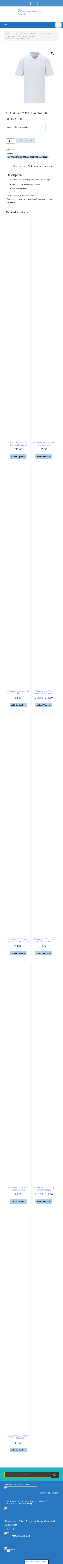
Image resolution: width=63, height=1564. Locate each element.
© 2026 (25, 1484)
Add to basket (25, 141)
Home (8, 34)
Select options (18, 456)
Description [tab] (19, 166)
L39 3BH (9, 1529)
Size (9, 127)
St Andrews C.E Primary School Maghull (20, 36)
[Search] (55, 1475)
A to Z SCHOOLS (45, 34)
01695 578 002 (21, 1535)
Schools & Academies (28, 34)
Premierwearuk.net (13, 1484)
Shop (15, 34)
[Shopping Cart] (5, 1554)
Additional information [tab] (40, 166)
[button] (52, 53)
